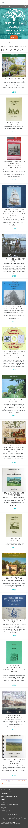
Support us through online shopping (9, 796)
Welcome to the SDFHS (6, 792)
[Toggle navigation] (25, 6)
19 (19, 780)
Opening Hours (4, 798)
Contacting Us (4, 793)
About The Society (5, 795)
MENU (22, 46)
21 (24, 780)
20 (22, 780)
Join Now (14, 37)
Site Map (3, 799)
